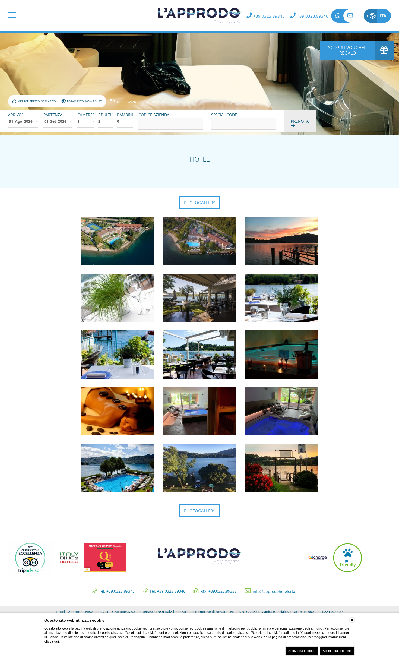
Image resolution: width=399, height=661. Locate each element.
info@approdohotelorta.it (350, 16)
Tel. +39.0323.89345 (117, 591)
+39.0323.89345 (269, 16)
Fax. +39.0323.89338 (218, 591)
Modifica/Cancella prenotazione (141, 101)
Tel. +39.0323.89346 (167, 591)
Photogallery (199, 202)
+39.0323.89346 (312, 16)
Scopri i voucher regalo (347, 50)
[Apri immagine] (118, 241)
